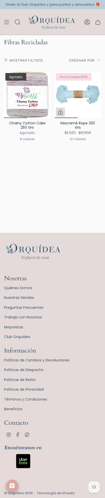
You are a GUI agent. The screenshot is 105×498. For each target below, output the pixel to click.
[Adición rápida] (60, 112)
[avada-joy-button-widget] (12, 486)
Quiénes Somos (18, 287)
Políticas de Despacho (24, 369)
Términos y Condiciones (25, 399)
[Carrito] (98, 22)
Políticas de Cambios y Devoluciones (37, 360)
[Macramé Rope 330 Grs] (78, 95)
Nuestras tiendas (19, 297)
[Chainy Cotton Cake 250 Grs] (27, 95)
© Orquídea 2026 (18, 493)
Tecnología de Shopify (55, 493)
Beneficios (13, 409)
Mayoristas (13, 327)
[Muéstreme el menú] (7, 22)
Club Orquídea (17, 336)
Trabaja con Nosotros (23, 317)
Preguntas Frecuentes (23, 307)
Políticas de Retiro (20, 379)
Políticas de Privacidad (24, 389)
